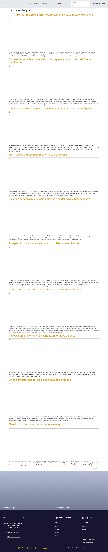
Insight (57, 532)
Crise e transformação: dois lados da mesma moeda (40, 379)
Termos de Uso (37, 548)
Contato (57, 535)
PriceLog (84, 533)
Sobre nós (57, 529)
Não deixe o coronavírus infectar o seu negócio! (37, 424)
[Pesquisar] (73, 5)
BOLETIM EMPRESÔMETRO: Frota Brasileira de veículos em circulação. (51, 14)
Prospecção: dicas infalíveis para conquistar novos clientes (44, 243)
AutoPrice (84, 536)
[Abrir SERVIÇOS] (47, 4)
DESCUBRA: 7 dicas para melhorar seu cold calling (39, 154)
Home (56, 526)
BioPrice (84, 529)
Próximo (96, 468)
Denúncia (44, 548)
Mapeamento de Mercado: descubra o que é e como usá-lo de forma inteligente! (50, 61)
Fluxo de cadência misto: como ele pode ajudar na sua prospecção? (49, 198)
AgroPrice (84, 526)
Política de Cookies (29, 548)
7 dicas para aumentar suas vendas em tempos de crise (42, 335)
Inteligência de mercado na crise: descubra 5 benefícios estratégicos (50, 108)
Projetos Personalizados (88, 539)
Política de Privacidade (21, 548)
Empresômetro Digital (88, 542)
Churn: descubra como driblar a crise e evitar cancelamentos (45, 289)
